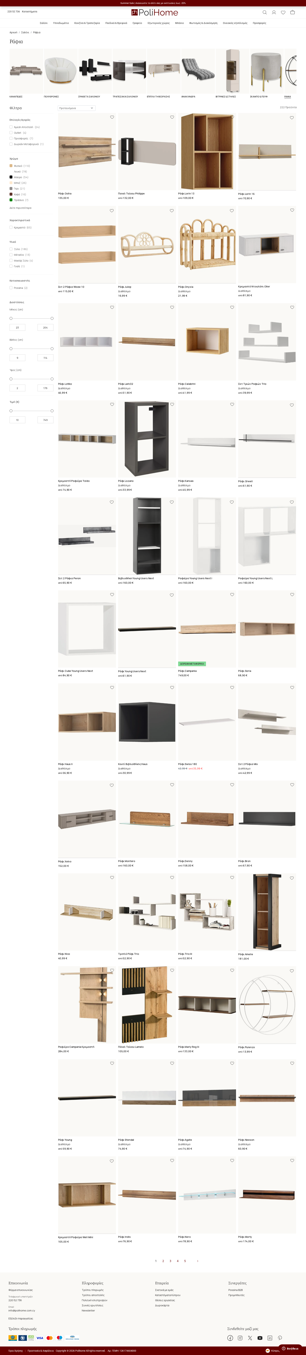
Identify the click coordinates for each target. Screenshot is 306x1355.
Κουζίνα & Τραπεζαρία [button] (87, 23)
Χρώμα (14, 158)
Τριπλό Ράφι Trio (128, 954)
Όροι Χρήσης (15, 1350)
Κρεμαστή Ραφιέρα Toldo (74, 481)
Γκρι (16, 188)
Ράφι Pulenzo (246, 1047)
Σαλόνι (25, 32)
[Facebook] (230, 1338)
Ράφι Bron (244, 861)
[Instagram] (240, 1338)
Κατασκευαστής (20, 280)
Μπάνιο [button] (179, 23)
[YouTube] (260, 1338)
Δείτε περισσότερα (21, 207)
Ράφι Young (65, 1139)
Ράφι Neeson (246, 1139)
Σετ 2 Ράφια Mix (248, 764)
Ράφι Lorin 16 (246, 193)
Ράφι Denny (185, 861)
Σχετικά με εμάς (164, 1290)
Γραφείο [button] (137, 23)
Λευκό (17, 171)
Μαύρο (17, 177)
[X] (250, 1338)
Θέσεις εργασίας (165, 1300)
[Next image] (294, 151)
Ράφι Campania (187, 671)
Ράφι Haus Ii (65, 764)
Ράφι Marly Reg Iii (188, 1046)
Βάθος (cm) (16, 339)
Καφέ (16, 194)
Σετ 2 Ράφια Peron (69, 578)
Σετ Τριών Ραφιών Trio (252, 383)
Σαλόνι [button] (44, 23)
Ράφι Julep (124, 286)
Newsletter (88, 1310)
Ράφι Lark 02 (125, 383)
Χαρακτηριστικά (20, 220)
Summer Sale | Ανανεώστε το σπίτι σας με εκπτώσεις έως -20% (153, 3)
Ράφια (36, 32)
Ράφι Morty (245, 1236)
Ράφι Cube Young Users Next (75, 671)
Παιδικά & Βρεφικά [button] (116, 23)
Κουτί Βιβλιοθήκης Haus (133, 764)
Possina (18, 288)
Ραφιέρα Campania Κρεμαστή (76, 1046)
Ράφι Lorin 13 (186, 193)
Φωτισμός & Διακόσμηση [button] (203, 23)
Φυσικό (17, 166)
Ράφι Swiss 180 (187, 764)
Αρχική (13, 32)
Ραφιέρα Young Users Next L (255, 578)
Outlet (17, 132)
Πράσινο (18, 200)
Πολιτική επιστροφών (94, 1300)
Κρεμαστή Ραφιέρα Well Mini (75, 1237)
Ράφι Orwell (245, 481)
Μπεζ (16, 183)
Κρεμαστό (19, 227)
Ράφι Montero (126, 861)
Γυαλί (16, 266)
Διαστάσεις (17, 302)
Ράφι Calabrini (187, 383)
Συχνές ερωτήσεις (92, 1305)
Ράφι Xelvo (65, 861)
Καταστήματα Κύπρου (167, 1295)
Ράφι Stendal (126, 1139)
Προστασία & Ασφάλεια (40, 1350)
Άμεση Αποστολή (23, 127)
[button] (264, 12)
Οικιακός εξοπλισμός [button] (235, 23)
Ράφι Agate (185, 1139)
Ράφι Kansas (185, 481)
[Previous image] (240, 151)
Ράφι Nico (64, 954)
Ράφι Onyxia (185, 286)
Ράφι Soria (244, 671)
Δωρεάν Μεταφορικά (25, 144)
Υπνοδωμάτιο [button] (61, 23)
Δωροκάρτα (162, 1305)
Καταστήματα (29, 11)
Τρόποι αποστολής (93, 1295)
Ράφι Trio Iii (185, 954)
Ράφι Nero (184, 1236)
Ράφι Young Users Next (132, 671)
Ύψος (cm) (16, 370)
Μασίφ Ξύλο (20, 260)
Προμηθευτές (236, 1295)
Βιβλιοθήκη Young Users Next (136, 578)
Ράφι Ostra (65, 193)
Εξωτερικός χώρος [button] (159, 23)
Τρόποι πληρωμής (93, 1290)
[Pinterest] (280, 1338)
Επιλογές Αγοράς (20, 119)
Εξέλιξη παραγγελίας (20, 1318)
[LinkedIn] (270, 1338)
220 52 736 (13, 11)
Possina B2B (235, 1290)
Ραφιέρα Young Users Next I (195, 578)
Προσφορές (20, 138)
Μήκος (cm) (16, 309)
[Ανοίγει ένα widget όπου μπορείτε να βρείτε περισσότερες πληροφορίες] (290, 1348)
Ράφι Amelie (245, 954)
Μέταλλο (18, 254)
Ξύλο (16, 249)
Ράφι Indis (124, 1236)
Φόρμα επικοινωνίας (20, 1290)
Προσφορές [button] (259, 23)
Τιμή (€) (14, 402)
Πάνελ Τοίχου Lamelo (131, 1046)
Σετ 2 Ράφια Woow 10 (71, 286)
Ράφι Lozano (126, 481)
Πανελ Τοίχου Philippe (131, 193)
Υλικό (13, 241)
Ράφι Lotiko (65, 383)
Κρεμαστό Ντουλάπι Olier (254, 286)
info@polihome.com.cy (21, 1310)
